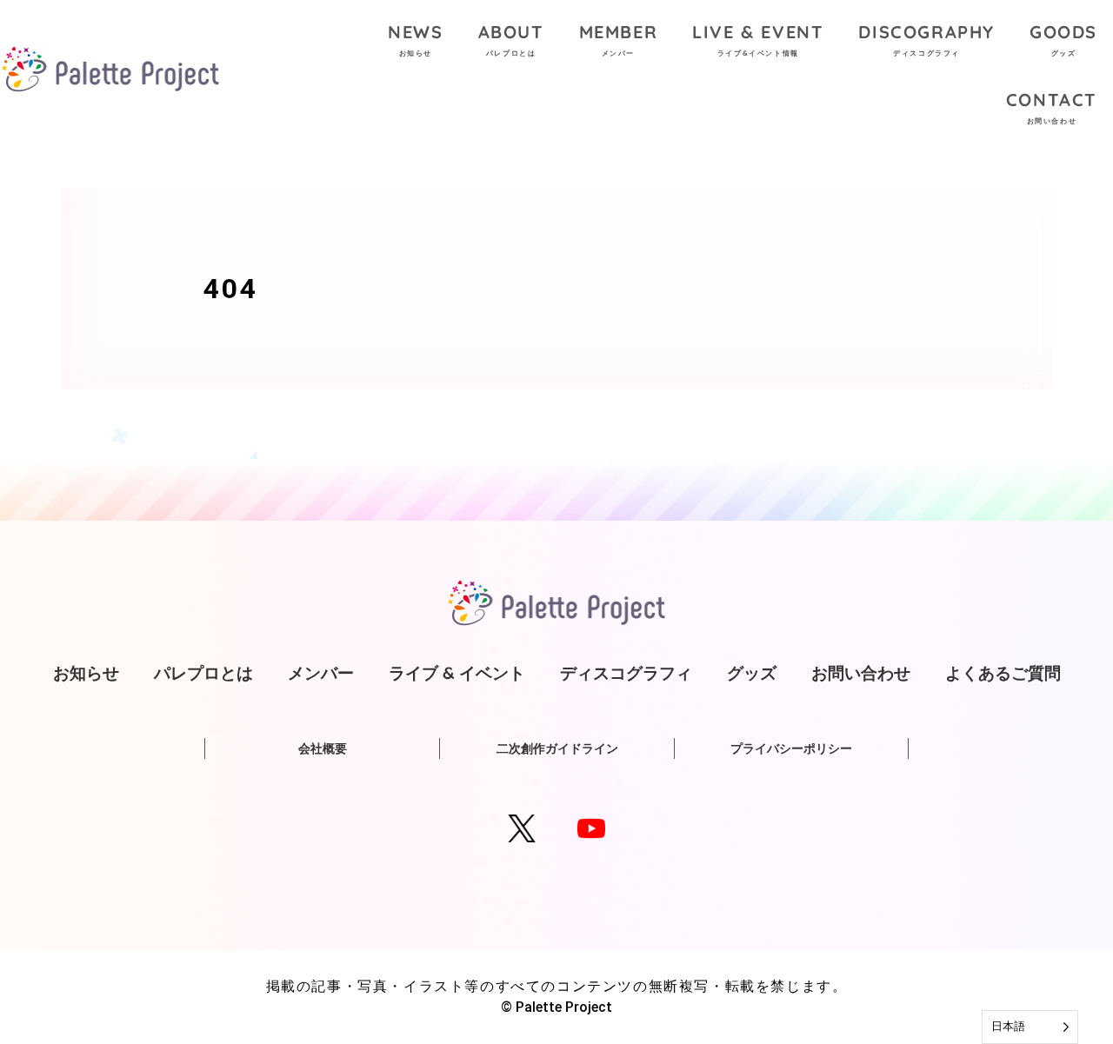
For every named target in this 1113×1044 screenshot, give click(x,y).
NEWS (415, 39)
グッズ (751, 672)
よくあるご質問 (1003, 672)
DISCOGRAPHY (926, 39)
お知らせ (86, 672)
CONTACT (1051, 107)
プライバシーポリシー (791, 748)
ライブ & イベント (457, 672)
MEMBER (618, 39)
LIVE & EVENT (757, 39)
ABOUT (511, 39)
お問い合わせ (860, 672)
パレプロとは (203, 672)
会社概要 (322, 748)
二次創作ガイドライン (557, 748)
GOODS (1063, 39)
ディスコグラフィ (626, 672)
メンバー (321, 672)
